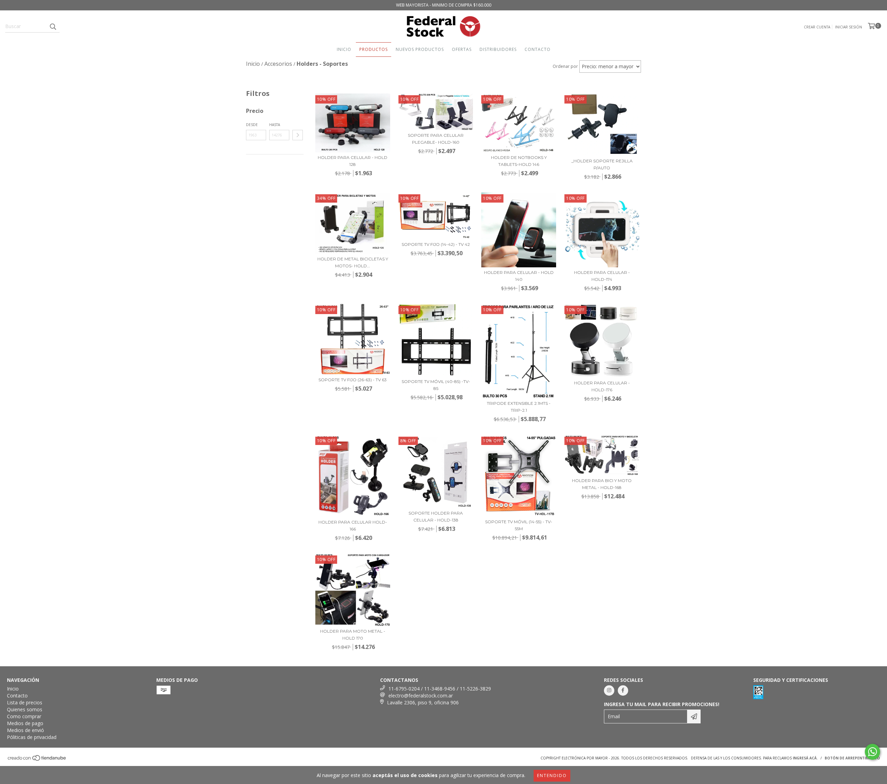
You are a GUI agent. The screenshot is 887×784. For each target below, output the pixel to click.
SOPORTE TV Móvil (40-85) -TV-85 (436, 385)
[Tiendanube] (37, 759)
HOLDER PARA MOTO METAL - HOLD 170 (352, 635)
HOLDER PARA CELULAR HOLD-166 (352, 525)
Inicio (344, 49)
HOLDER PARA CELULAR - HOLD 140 (519, 276)
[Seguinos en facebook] (623, 690)
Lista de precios (24, 702)
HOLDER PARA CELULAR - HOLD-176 (602, 386)
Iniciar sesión (848, 27)
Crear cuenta (817, 27)
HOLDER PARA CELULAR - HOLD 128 (352, 161)
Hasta (274, 124)
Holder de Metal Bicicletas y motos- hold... (352, 262)
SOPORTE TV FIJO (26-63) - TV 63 (352, 379)
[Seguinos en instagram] (609, 690)
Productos (373, 49)
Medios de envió (25, 730)
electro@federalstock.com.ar (420, 695)
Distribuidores (498, 49)
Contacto (538, 49)
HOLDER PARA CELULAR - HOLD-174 (602, 276)
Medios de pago (25, 723)
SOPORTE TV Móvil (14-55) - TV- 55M (518, 525)
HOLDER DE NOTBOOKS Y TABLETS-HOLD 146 (519, 161)
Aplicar (297, 135)
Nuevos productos (420, 49)
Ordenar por (565, 66)
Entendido (552, 775)
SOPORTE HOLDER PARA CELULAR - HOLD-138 (436, 516)
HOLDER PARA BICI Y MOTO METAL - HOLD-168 (602, 484)
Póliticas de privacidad (31, 737)
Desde (252, 124)
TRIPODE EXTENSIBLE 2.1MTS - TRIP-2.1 (519, 407)
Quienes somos (24, 709)
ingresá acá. (805, 758)
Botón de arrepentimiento (852, 758)
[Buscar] (53, 26)
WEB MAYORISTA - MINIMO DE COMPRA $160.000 (443, 5)
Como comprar (24, 716)
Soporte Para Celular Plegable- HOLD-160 (436, 139)
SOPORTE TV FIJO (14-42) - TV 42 (436, 244)
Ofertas (462, 49)
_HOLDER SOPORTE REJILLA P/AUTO (602, 164)
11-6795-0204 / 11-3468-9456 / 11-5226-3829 (439, 688)
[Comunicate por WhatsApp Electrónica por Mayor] (872, 752)
